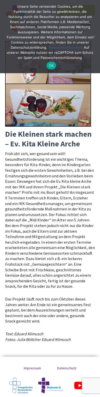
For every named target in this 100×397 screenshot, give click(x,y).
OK (51, 65)
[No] (93, 36)
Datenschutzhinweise (65, 47)
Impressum (32, 368)
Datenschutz (66, 368)
